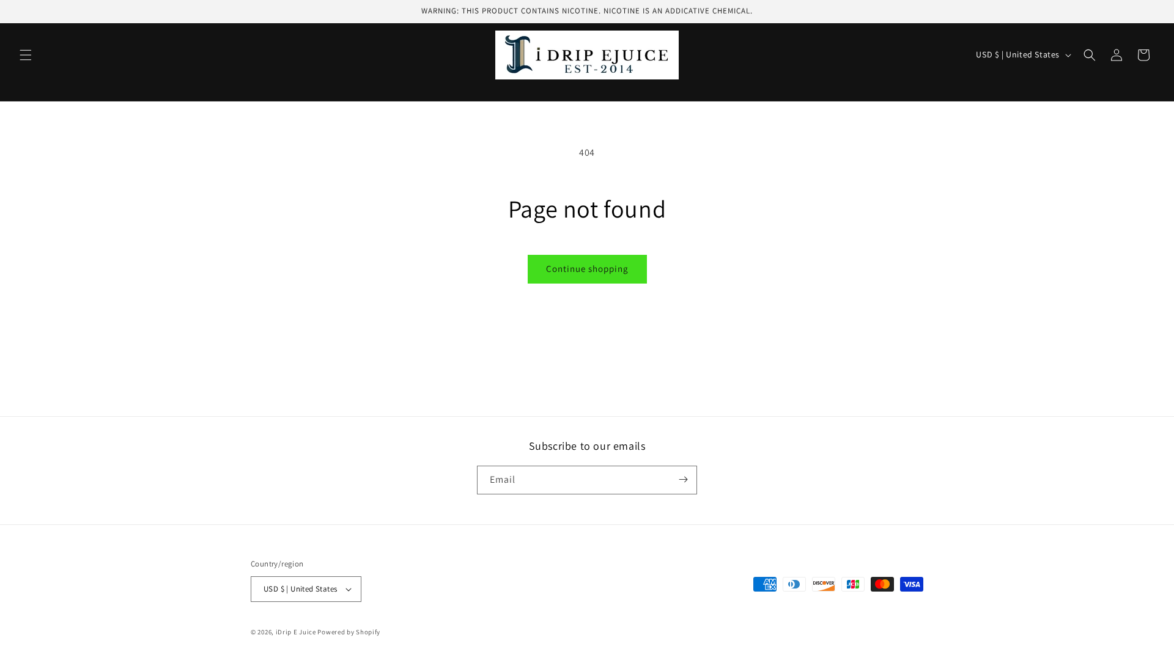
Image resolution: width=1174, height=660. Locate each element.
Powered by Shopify (348, 632)
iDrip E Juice (296, 632)
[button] (25, 55)
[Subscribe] (683, 479)
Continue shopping (587, 268)
